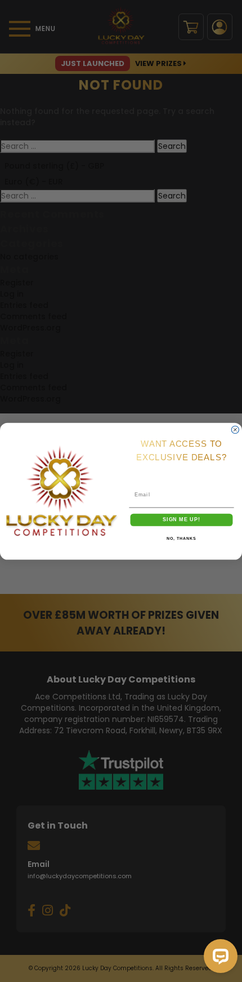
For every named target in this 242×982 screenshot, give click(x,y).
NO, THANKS (181, 538)
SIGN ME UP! (181, 519)
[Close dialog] (235, 429)
